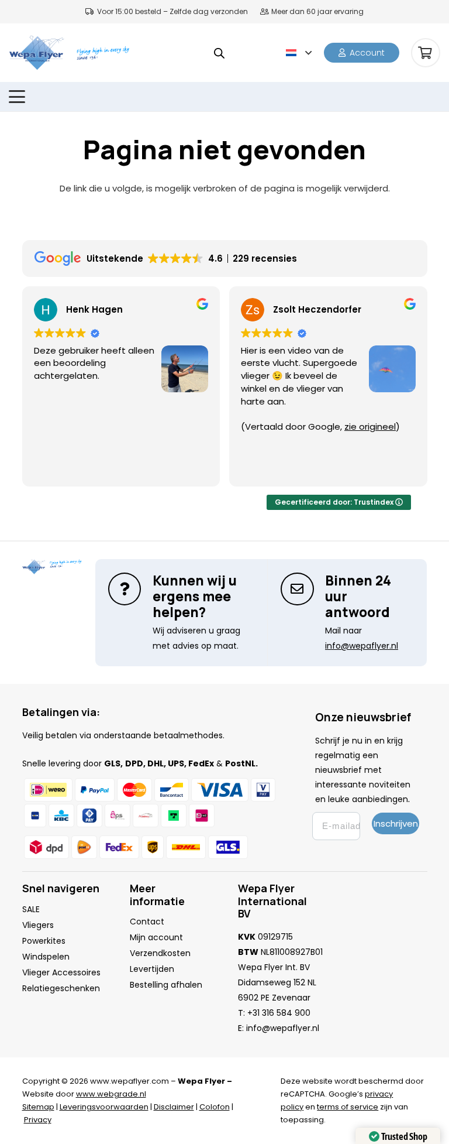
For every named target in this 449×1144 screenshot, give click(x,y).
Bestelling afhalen (166, 985)
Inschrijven (396, 823)
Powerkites (43, 941)
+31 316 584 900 (278, 1013)
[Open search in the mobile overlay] (219, 53)
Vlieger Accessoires (61, 972)
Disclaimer (174, 1106)
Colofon (214, 1106)
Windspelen (46, 957)
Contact (147, 921)
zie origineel (370, 426)
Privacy (37, 1119)
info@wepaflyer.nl (282, 1028)
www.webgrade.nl (111, 1094)
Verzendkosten (160, 953)
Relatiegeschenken (61, 988)
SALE (31, 909)
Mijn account (156, 937)
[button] (298, 52)
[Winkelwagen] (425, 52)
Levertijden (152, 969)
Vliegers (38, 925)
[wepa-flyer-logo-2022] (36, 52)
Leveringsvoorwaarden (104, 1106)
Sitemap (38, 1106)
